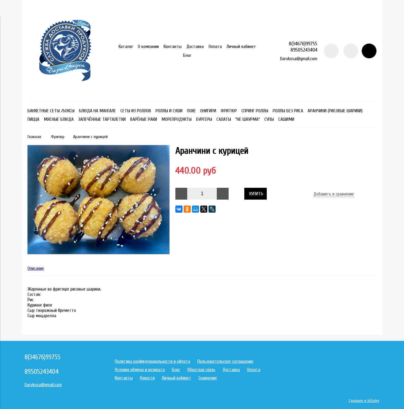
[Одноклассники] (187, 209)
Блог (187, 55)
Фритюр (57, 136)
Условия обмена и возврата (140, 369)
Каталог (126, 46)
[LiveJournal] (212, 209)
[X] (203, 209)
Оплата (215, 46)
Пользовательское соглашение (225, 361)
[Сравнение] (350, 51)
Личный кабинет (241, 46)
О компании (148, 46)
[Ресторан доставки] (65, 93)
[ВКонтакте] (178, 209)
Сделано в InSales (364, 400)
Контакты (173, 46)
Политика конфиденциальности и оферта (152, 361)
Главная (34, 136)
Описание (36, 268)
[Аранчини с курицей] (98, 252)
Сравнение (207, 378)
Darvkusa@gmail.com (298, 58)
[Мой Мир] (195, 209)
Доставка (195, 46)
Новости (147, 378)
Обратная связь (201, 369)
